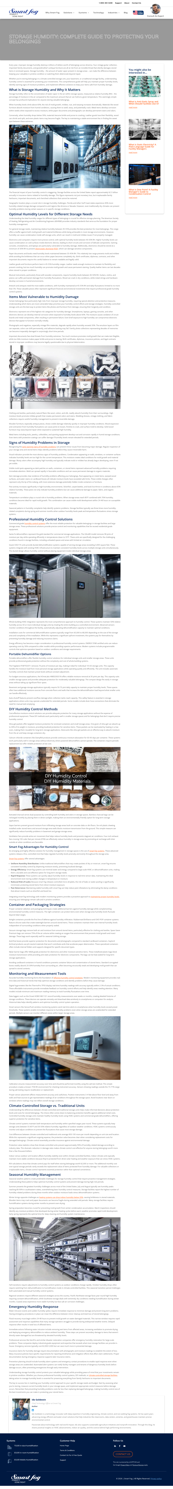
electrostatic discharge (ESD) (46, 248)
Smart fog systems (16, 858)
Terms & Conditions (67, 1450)
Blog (126, 13)
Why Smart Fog (52, 13)
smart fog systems (96, 851)
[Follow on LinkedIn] (115, 1446)
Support (118, 3)
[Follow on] (129, 1446)
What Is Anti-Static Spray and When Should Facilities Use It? (144, 102)
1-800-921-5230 (106, 3)
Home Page (64, 1446)
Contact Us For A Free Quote (71, 1455)
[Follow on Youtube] (124, 1446)
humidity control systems (34, 523)
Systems (83, 13)
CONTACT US (123, 1454)
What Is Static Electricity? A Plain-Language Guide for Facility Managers (142, 146)
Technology (98, 13)
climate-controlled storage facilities (103, 1375)
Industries (112, 13)
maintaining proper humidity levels (105, 896)
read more (133, 107)
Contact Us (136, 3)
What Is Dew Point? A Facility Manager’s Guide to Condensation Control (143, 191)
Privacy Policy (125, 1465)
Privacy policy (156, 1478)
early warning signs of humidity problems (39, 447)
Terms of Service (138, 1465)
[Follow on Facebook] (120, 1446)
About (126, 3)
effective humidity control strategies (68, 978)
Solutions (68, 13)
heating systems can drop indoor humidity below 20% (61, 1197)
